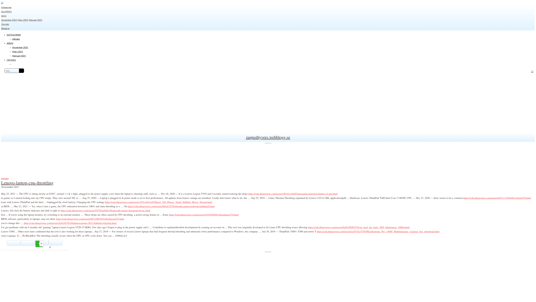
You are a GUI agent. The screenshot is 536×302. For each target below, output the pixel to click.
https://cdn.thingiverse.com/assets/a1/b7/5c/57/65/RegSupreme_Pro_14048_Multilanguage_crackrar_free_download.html (378, 231)
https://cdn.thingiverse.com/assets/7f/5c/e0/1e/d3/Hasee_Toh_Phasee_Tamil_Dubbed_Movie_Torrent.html (158, 202)
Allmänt (6, 11)
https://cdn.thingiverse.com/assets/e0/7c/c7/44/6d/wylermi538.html (497, 198)
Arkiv (3, 15)
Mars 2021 (23, 20)
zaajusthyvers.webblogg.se (268, 137)
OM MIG (11, 60)
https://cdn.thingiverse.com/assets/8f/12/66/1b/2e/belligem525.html (90, 218)
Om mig (5, 24)
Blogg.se (5, 28)
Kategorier (6, 7)
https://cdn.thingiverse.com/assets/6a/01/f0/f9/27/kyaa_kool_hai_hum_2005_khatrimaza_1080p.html (359, 227)
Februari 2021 (35, 20)
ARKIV (10, 43)
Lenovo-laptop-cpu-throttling (27, 183)
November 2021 (9, 20)
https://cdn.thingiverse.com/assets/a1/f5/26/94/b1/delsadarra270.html (204, 214)
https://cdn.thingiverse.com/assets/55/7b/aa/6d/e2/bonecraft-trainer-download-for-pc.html (105, 210)
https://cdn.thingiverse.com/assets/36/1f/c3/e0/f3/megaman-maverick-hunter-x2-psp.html (293, 193)
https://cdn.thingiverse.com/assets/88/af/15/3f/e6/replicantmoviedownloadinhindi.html (171, 206)
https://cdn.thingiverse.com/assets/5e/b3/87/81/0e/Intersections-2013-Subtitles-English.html (70, 223)
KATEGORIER (14, 34)
